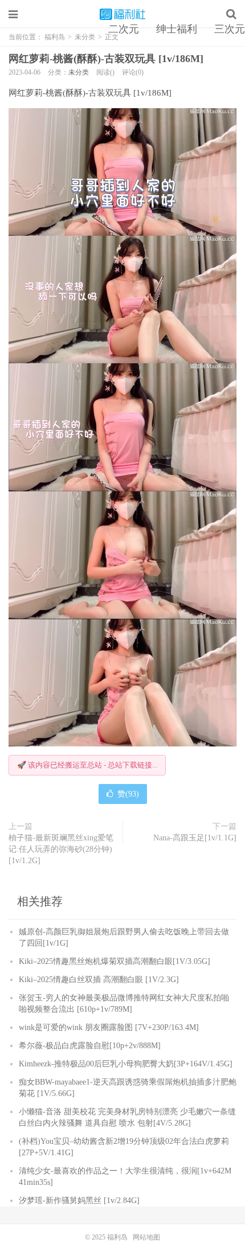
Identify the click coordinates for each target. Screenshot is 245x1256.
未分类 (78, 72)
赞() (128, 794)
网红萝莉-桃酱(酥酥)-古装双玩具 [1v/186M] (106, 58)
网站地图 (146, 1237)
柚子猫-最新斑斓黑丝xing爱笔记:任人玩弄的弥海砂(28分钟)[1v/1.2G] (61, 849)
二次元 (123, 29)
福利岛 (122, 14)
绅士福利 (176, 29)
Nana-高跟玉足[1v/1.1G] (194, 838)
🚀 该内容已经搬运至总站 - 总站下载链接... (87, 765)
